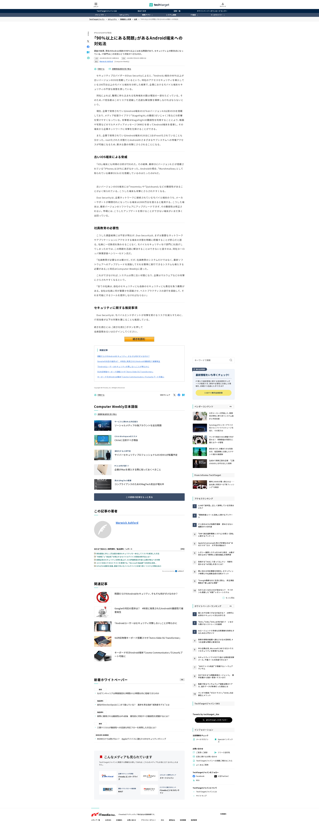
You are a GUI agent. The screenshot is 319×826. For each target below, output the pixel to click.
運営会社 (172, 820)
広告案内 (119, 820)
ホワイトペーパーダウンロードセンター (212, 11)
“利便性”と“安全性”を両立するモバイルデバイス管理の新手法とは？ (123, 556)
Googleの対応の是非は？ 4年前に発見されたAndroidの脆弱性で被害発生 (128, 361)
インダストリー (217, 15)
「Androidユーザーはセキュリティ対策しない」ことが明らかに (123, 366)
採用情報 (183, 820)
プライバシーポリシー (148, 820)
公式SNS (108, 820)
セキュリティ (124, 15)
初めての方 (142, 11)
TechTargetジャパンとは (107, 11)
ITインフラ (99, 15)
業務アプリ (146, 15)
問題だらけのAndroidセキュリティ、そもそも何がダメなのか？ (123, 356)
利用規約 (223, 814)
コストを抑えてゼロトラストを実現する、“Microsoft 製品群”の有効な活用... (126, 563)
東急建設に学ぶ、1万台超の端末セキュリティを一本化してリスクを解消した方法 (127, 553)
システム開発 (171, 15)
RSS (162, 820)
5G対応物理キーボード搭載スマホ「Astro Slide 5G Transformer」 (125, 371)
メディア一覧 (95, 820)
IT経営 (193, 15)
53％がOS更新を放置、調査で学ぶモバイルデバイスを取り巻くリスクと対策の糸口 (128, 566)
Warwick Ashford (127, 522)
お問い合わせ (131, 820)
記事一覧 (177, 11)
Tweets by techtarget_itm (206, 714)
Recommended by (168, 571)
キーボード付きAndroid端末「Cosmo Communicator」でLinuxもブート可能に (130, 377)
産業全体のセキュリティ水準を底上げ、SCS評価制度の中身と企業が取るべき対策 (128, 560)
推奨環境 (194, 820)
